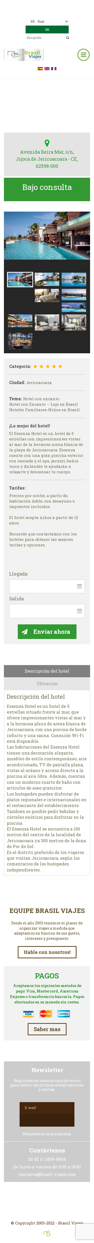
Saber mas (47, 1029)
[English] (47, 67)
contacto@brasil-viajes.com (54, 12)
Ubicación (47, 683)
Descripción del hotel (47, 671)
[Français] (53, 67)
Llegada (18, 574)
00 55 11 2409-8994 (59, 4)
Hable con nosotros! (47, 952)
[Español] (40, 67)
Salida (16, 599)
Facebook (47, 1201)
